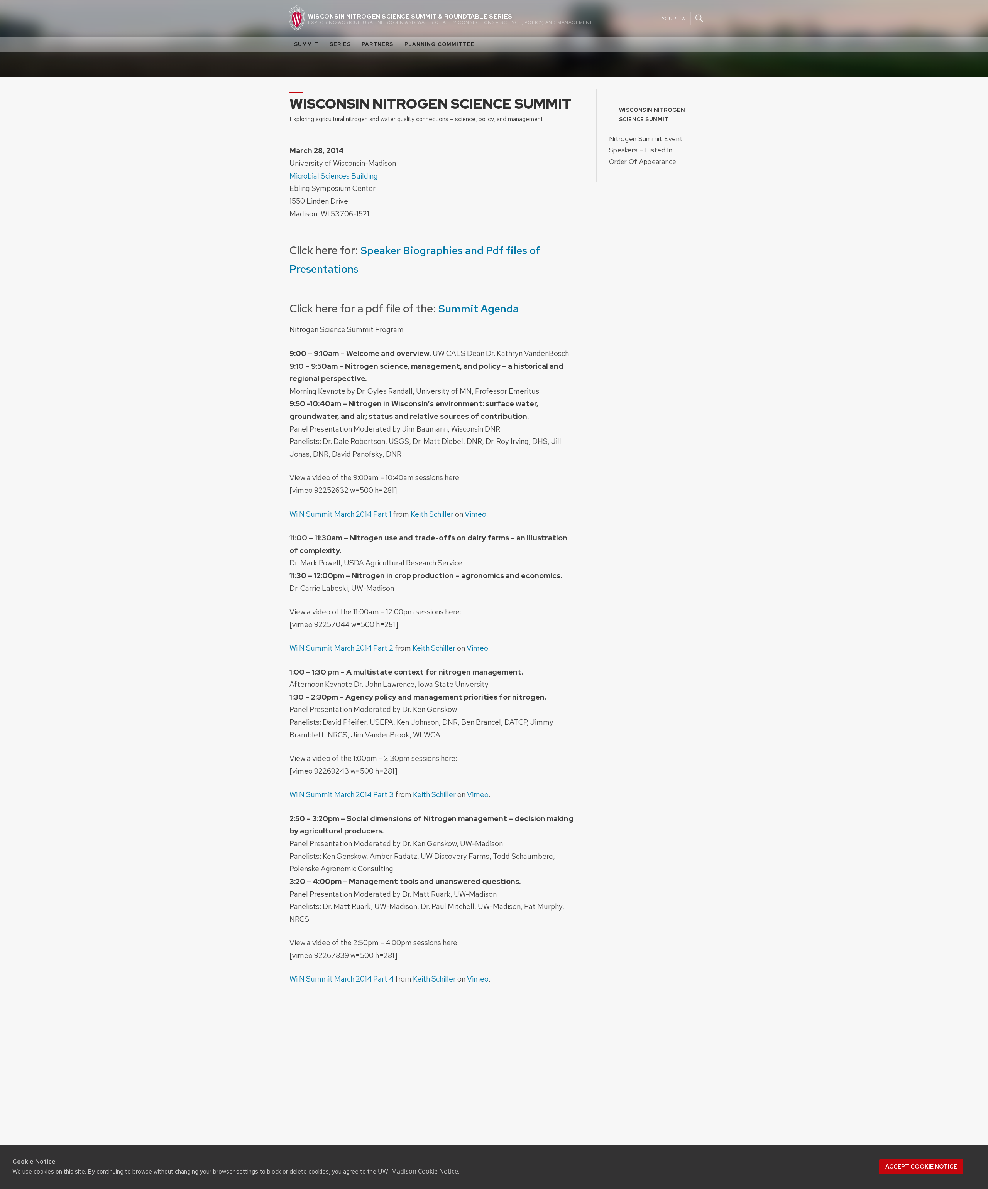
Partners (377, 44)
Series (340, 44)
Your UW (673, 18)
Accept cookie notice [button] (921, 1166)
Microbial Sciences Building (333, 176)
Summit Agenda (479, 308)
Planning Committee (439, 44)
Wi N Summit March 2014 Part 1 (340, 514)
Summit (306, 44)
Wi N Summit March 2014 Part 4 (341, 979)
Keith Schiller (432, 514)
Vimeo (475, 514)
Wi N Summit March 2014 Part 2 (341, 648)
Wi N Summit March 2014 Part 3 (341, 794)
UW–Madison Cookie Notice (418, 1171)
